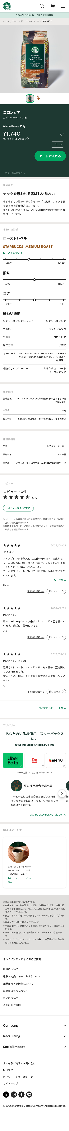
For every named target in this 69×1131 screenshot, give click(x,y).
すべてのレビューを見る (52, 708)
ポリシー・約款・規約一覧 (18, 1077)
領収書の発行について (15, 991)
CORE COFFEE (32, 21)
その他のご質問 (12, 1005)
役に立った (56, 591)
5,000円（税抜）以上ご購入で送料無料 (34, 15)
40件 (23, 491)
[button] (62, 793)
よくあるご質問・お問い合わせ (20, 1063)
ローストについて (13, 252)
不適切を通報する (35, 591)
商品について (10, 998)
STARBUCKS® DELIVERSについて (48, 814)
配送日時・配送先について (18, 983)
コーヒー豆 (17, 21)
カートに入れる (50, 156)
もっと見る (59, 580)
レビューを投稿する (18, 508)
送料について (10, 969)
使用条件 (8, 1070)
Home (6, 21)
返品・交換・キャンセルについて (22, 976)
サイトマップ (10, 1083)
